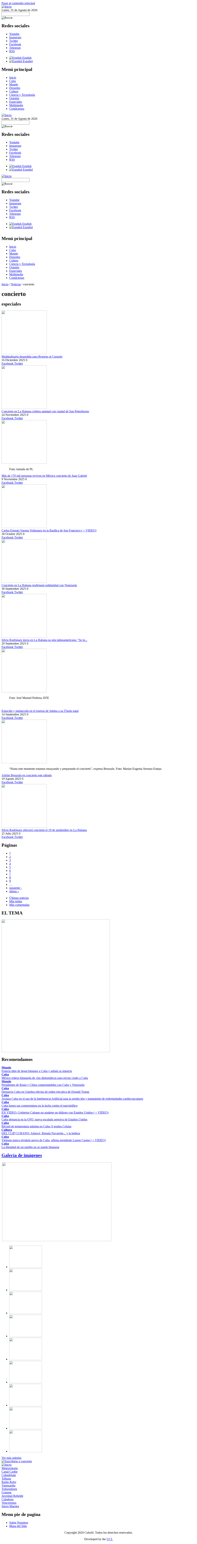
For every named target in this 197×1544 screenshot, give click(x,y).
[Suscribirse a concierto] (17, 1461)
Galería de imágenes (22, 1155)
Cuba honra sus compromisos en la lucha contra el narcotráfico (40, 1105)
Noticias (16, 284)
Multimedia (16, 105)
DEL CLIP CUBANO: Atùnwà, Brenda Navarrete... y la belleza (41, 1133)
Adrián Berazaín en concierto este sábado (27, 775)
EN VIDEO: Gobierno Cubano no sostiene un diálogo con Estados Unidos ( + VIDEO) (55, 1112)
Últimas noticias (19, 897)
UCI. (110, 1539)
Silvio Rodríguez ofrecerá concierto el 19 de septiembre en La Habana (44, 830)
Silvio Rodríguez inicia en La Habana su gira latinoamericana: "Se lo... (44, 640)
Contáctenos (16, 108)
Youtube (14, 34)
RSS (12, 51)
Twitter (13, 40)
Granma (6, 1492)
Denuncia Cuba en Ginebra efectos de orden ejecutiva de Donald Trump (45, 1091)
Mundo (13, 84)
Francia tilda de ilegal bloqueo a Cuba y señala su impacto (37, 1071)
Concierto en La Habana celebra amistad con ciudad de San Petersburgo (45, 411)
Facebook (15, 44)
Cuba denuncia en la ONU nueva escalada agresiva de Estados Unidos (44, 1119)
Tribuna (6, 1478)
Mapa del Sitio (18, 1526)
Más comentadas (19, 904)
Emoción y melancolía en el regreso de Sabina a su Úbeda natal (40, 711)
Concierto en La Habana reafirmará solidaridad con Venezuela (39, 585)
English (27, 57)
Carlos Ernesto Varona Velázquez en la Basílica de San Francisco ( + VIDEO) (49, 530)
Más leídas (15, 901)
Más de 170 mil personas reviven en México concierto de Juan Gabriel (44, 475)
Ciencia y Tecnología (22, 94)
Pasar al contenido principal (18, 3)
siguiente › (15, 888)
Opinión (14, 98)
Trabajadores (9, 1489)
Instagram (15, 37)
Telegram (15, 47)
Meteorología (10, 1468)
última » (14, 891)
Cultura (13, 91)
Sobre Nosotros (18, 1522)
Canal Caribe (10, 1471)
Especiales (15, 101)
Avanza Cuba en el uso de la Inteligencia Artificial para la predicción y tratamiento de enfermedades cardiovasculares (72, 1098)
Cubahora (7, 1499)
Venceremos (9, 1502)
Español (27, 61)
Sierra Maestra (10, 1506)
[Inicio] (7, 6)
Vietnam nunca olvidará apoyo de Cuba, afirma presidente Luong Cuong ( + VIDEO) (54, 1140)
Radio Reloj (9, 1482)
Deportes (14, 88)
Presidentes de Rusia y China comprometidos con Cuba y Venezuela (43, 1084)
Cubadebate (9, 1475)
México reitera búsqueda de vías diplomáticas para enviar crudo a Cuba (45, 1078)
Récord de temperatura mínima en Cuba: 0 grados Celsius (36, 1126)
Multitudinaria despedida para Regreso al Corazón (32, 356)
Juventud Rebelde (12, 1495)
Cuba (12, 81)
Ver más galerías (11, 1457)
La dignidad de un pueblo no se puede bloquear (30, 1147)
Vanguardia (8, 1485)
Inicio (12, 77)
